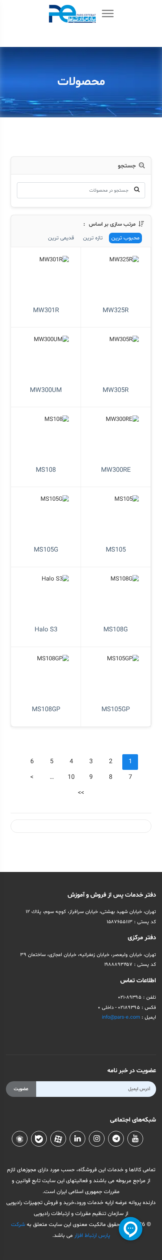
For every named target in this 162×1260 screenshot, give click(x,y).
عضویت (21, 1089)
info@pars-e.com (121, 1017)
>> (81, 793)
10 (71, 777)
